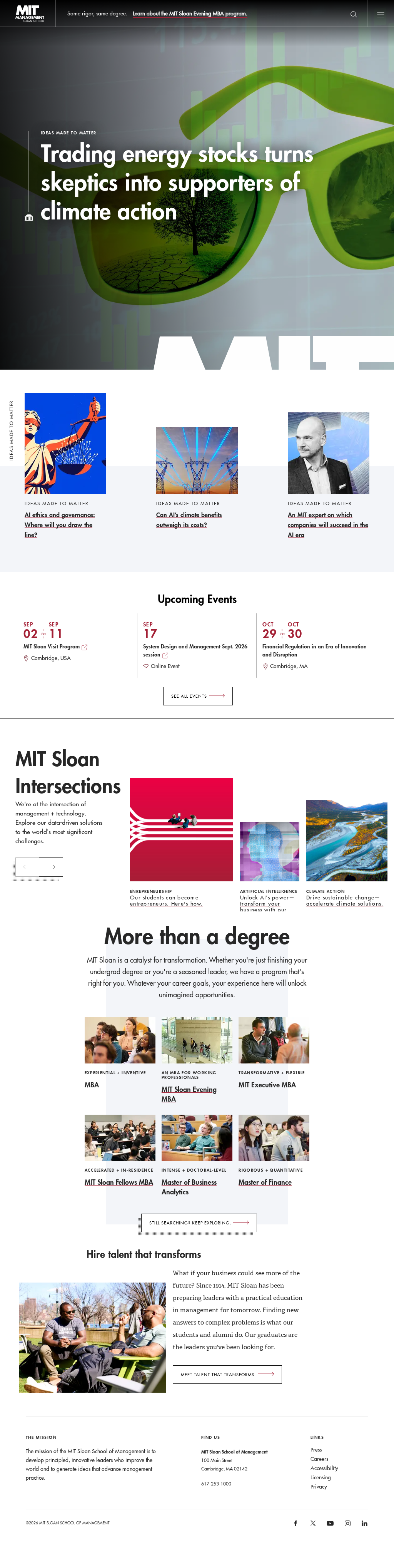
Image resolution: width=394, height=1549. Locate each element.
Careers (319, 1458)
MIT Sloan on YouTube (329, 1527)
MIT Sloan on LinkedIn (364, 1526)
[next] (51, 867)
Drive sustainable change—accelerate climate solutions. (344, 900)
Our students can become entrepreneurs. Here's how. (166, 900)
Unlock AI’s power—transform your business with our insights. (267, 906)
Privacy (319, 1486)
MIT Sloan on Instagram (347, 1526)
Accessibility (324, 1468)
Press (316, 1449)
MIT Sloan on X (312, 1525)
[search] (353, 13)
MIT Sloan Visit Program (51, 646)
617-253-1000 (216, 1483)
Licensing (321, 1477)
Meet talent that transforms (217, 1374)
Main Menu (380, 13)
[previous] (27, 867)
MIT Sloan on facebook (296, 1526)
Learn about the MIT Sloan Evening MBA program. (190, 13)
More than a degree (197, 936)
